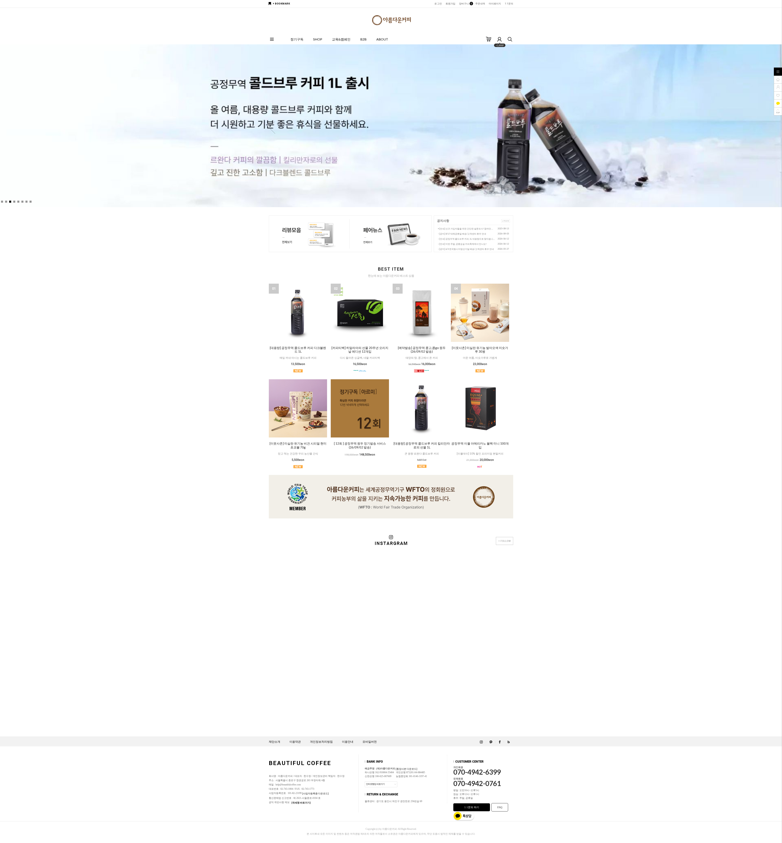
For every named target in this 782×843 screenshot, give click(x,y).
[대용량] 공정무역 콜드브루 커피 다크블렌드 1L (298, 349)
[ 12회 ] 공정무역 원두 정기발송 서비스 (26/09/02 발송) (360, 445)
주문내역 (480, 3)
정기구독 (296, 39)
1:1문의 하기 (471, 807)
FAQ (499, 807)
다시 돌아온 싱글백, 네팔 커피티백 (360, 357)
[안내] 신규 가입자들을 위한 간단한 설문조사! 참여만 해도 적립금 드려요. (467, 228)
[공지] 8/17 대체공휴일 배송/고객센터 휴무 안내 (462, 233)
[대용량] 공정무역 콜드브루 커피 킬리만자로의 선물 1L (422, 445)
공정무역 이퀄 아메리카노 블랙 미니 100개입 (480, 445)
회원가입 (450, 3)
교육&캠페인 (341, 39)
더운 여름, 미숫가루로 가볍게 (480, 357)
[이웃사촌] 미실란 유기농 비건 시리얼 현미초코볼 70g (298, 445)
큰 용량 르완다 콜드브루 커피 (422, 453)
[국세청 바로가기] (301, 802)
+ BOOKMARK (281, 3)
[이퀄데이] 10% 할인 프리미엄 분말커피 (480, 453)
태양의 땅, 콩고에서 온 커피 (422, 357)
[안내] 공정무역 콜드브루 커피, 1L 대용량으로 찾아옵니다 (467, 238)
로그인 (438, 3)
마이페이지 (495, 3)
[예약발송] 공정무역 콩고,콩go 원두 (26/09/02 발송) (422, 349)
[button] (510, 127)
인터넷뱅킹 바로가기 (375, 784)
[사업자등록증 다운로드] (315, 793)
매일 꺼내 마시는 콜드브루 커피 (298, 357)
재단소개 (274, 741)
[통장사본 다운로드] (406, 768)
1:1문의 (509, 3)
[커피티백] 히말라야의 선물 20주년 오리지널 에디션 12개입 (360, 349)
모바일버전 (369, 741)
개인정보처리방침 (321, 741)
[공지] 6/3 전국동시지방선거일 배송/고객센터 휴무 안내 (466, 249)
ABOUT (382, 39)
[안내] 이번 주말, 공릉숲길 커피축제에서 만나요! (463, 244)
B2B (363, 39)
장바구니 (465, 3)
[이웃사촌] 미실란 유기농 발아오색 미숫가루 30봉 (480, 349)
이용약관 (295, 741)
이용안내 (347, 741)
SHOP (317, 39)
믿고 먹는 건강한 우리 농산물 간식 (298, 453)
